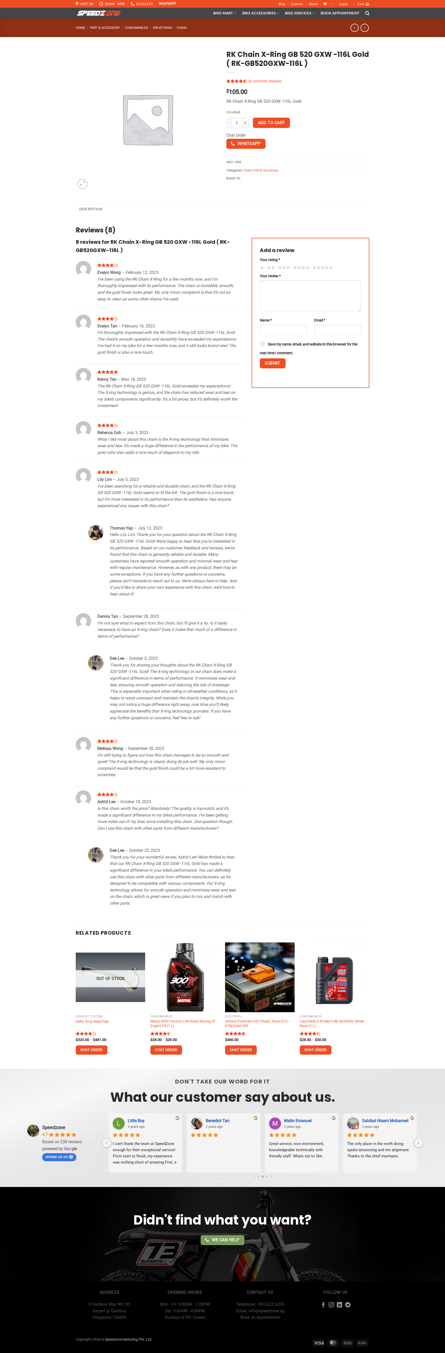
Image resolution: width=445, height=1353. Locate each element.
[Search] (367, 13)
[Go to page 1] (254, 1176)
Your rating (270, 260)
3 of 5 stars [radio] (283, 267)
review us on (56, 1156)
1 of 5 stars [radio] (261, 267)
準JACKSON (373, 1120)
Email (319, 320)
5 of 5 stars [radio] (322, 267)
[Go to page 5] (270, 1176)
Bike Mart (223, 13)
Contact (297, 4)
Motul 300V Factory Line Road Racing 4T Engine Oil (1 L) (183, 1023)
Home (80, 28)
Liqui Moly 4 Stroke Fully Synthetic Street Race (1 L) (332, 1023)
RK (238, 178)
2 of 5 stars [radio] (270, 267)
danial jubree (139, 1120)
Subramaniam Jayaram (227, 1120)
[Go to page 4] (267, 1176)
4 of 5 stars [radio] (301, 267)
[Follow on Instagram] (331, 1305)
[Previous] (76, 1005)
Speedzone (53, 1127)
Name (266, 320)
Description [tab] (90, 209)
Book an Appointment (260, 1317)
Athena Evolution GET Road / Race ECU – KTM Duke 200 (258, 1023)
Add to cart (271, 122)
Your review (270, 276)
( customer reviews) (265, 81)
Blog (282, 4)
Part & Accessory (105, 28)
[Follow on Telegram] (347, 1305)
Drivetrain (162, 28)
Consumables (136, 28)
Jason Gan (294, 1120)
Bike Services (298, 13)
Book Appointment (340, 13)
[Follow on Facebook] (323, 1305)
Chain (181, 28)
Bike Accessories (259, 13)
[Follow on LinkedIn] (339, 1305)
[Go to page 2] (258, 1176)
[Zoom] (83, 184)
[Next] (369, 1005)
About (313, 4)
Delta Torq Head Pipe (92, 1021)
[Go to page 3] (263, 1176)
